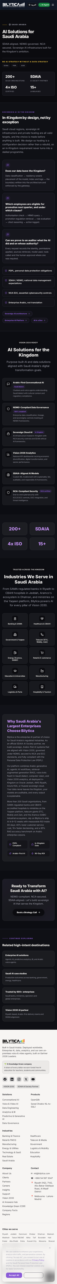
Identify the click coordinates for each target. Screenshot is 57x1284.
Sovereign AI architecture (16, 314)
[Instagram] (19, 1079)
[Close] (50, 1248)
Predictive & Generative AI (13, 1117)
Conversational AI (10, 1099)
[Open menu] (53, 4)
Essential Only (33, 1275)
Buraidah (42, 1237)
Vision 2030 (8, 1198)
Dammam (23, 1234)
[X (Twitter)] (26, 1079)
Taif (34, 1237)
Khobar (32, 1234)
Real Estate (7, 1156)
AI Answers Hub (10, 1202)
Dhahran (41, 1234)
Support (6, 1194)
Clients (5, 1177)
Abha (28, 1237)
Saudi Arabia (8, 1160)
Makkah (50, 1234)
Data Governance (10, 1123)
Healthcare (35, 1136)
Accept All (14, 1275)
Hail (49, 1237)
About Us (6, 1173)
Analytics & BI (8, 1112)
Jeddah (13, 1234)
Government (36, 1144)
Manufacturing (9, 1144)
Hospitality (35, 1156)
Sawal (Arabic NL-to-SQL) (41, 1105)
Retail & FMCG (9, 1140)
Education (35, 1152)
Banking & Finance (11, 1136)
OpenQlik (35, 1099)
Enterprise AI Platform (14, 320)
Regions (6, 1214)
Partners (6, 1181)
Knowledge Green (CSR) (13, 1206)
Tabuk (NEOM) (18, 1237)
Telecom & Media (38, 1140)
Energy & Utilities (10, 1148)
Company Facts (9, 1210)
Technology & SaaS (11, 1152)
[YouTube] (33, 1079)
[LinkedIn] (12, 1079)
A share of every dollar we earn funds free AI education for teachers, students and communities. (25, 1067)
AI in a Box (38, 320)
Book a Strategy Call (27, 912)
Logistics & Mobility (39, 1148)
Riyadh (5, 1234)
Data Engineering (10, 1108)
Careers (6, 1185)
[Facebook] (5, 1079)
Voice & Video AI (10, 1104)
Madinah (6, 1237)
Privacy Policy (38, 1260)
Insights (6, 1190)
